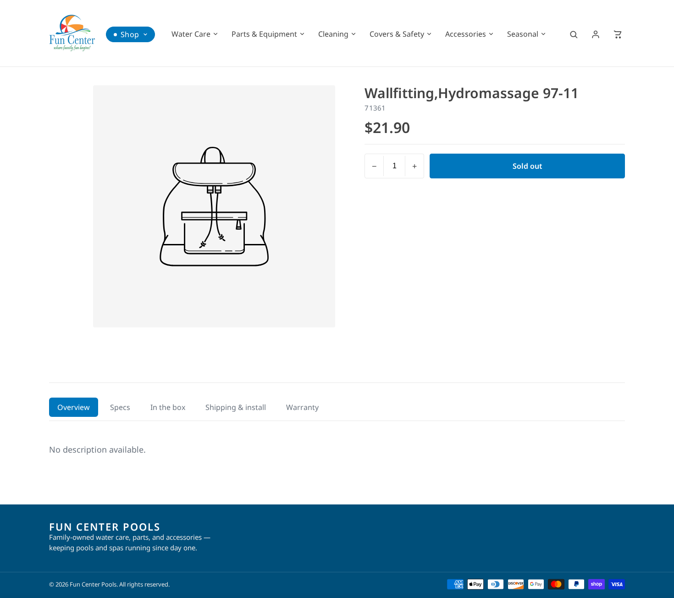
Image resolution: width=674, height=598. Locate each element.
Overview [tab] (73, 407)
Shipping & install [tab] (235, 407)
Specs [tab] (120, 407)
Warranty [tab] (302, 407)
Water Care (190, 34)
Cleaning (333, 34)
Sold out (527, 166)
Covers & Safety (397, 34)
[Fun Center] (72, 33)
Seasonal (522, 34)
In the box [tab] (167, 407)
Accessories (465, 34)
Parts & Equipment (264, 34)
